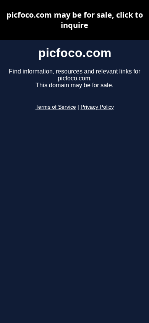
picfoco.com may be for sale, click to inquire (74, 20)
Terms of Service (56, 107)
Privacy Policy (97, 107)
